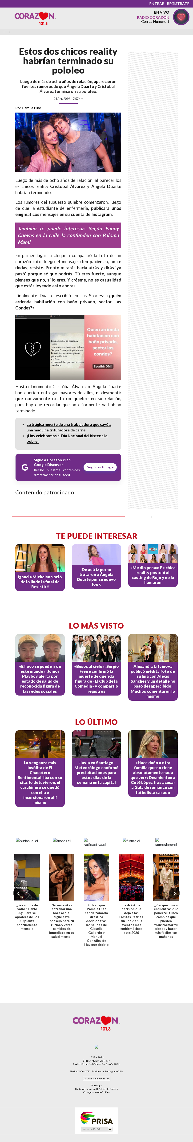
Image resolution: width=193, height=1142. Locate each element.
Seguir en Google (100, 467)
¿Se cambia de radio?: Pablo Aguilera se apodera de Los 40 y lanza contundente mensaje (27, 917)
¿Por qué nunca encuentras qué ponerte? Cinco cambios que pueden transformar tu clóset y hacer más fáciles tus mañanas (166, 921)
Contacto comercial (96, 1078)
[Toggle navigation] (7, 32)
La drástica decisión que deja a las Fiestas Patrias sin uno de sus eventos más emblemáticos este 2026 (131, 919)
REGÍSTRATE (178, 3)
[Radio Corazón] (35, 18)
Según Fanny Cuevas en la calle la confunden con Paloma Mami (68, 235)
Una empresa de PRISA (96, 1117)
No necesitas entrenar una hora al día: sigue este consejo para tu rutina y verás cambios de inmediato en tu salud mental (61, 921)
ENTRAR (156, 3)
